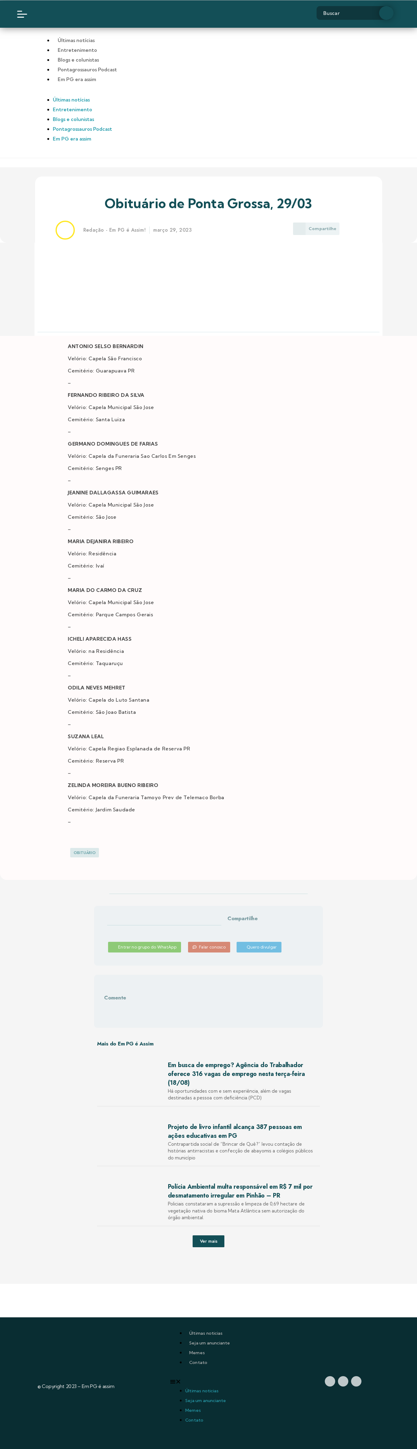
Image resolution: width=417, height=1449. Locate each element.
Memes (197, 1352)
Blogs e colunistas (78, 60)
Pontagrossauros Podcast (87, 69)
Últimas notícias (76, 40)
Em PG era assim (77, 79)
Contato (198, 1362)
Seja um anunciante (209, 1343)
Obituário (85, 853)
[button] (234, 929)
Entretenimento (77, 50)
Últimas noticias (206, 1333)
